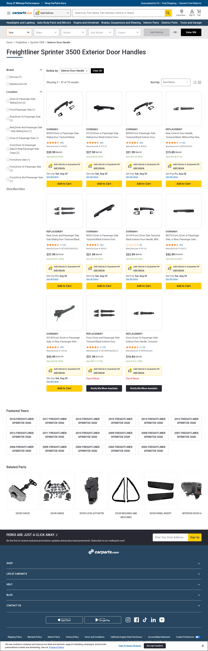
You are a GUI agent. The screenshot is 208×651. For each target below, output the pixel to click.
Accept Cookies (155, 645)
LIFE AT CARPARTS (16, 574)
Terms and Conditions (94, 637)
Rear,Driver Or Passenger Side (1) (25, 118)
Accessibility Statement (159, 637)
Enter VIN (191, 32)
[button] (74, 70)
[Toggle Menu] (8, 13)
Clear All (97, 70)
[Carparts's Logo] (22, 13)
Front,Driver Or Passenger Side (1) (25, 168)
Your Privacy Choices (130, 645)
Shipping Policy (15, 637)
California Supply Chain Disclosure (126, 637)
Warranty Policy (35, 637)
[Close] (202, 645)
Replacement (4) (18, 84)
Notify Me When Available (104, 388)
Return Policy (54, 637)
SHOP (9, 563)
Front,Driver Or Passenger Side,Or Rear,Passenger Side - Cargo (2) (25, 149)
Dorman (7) (15, 77)
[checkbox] (7, 77)
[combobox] (19, 32)
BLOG (9, 595)
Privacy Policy (72, 637)
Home (9, 42)
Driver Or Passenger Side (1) (24, 138)
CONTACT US (13, 605)
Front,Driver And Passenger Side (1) (26, 179)
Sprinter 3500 (37, 42)
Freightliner (21, 42)
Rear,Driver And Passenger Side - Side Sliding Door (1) (26, 129)
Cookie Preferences (185, 637)
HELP (9, 584)
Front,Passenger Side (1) (22, 109)
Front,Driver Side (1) (20, 159)
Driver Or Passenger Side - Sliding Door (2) (23, 101)
